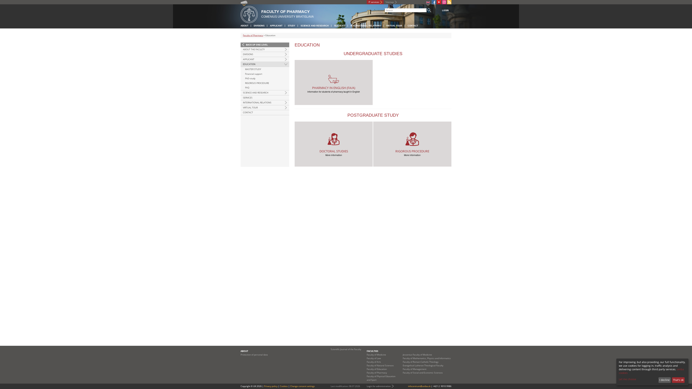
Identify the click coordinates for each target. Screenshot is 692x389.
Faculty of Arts (374, 361)
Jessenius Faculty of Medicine (417, 354)
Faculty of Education (377, 369)
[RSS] (449, 2)
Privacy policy (271, 386)
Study (291, 25)
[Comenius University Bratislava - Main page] (249, 13)
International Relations (366, 25)
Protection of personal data (254, 354)
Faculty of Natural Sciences (380, 365)
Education (249, 64)
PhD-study (250, 78)
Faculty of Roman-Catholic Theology (420, 361)
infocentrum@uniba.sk (419, 386)
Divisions (259, 25)
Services (339, 25)
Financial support (253, 73)
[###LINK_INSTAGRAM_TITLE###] (444, 2)
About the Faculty (254, 49)
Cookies (284, 386)
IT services (374, 2)
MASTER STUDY (253, 69)
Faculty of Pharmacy (253, 35)
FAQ (247, 87)
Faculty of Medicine (376, 354)
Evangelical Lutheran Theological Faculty (423, 365)
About (244, 25)
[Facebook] (434, 2)
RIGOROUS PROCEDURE (257, 83)
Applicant (276, 25)
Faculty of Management (414, 369)
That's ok (678, 380)
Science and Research (315, 25)
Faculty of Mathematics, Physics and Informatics (427, 358)
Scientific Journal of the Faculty (346, 349)
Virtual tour (394, 25)
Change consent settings (302, 386)
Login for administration (379, 386)
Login (445, 10)
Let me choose (627, 379)
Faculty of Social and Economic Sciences (423, 372)
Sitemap (389, 2)
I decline (664, 380)
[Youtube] (439, 2)
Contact (413, 25)
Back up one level (257, 44)
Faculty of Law (374, 358)
